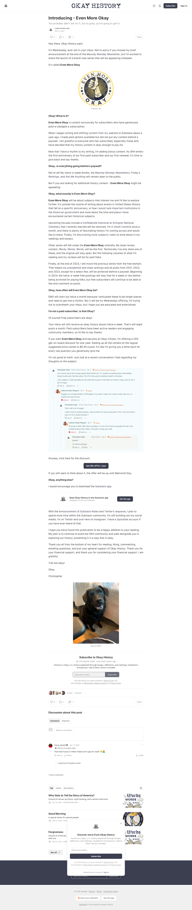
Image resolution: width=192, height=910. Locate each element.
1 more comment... (56, 775)
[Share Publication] (159, 5)
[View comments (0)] (73, 805)
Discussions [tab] (68, 788)
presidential (74, 267)
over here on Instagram (92, 519)
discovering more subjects (92, 234)
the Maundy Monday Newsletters (110, 172)
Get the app (125, 499)
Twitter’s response (115, 511)
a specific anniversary (75, 208)
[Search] (154, 5)
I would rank (104, 208)
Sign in (184, 5)
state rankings (95, 267)
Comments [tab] (54, 721)
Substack (83, 904)
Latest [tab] (58, 788)
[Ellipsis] (142, 745)
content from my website (103, 133)
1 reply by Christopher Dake (69, 763)
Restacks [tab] (65, 721)
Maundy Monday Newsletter (103, 54)
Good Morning (57, 813)
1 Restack (77, 693)
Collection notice (110, 891)
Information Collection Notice (95, 865)
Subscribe (170, 5)
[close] (121, 823)
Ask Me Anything (75, 176)
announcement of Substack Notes (79, 511)
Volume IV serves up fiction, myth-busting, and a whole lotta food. (78, 799)
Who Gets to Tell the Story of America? (71, 795)
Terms (99, 891)
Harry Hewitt (60, 745)
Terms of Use (109, 862)
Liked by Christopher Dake (66, 748)
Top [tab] (51, 788)
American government (66, 212)
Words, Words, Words (71, 249)
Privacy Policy (115, 865)
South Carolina (122, 226)
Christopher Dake (62, 28)
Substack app (103, 486)
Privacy (92, 891)
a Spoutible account (126, 519)
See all (54, 852)
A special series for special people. (63, 817)
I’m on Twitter (65, 519)
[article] (96, 801)
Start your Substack (89, 898)
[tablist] (59, 720)
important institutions (124, 208)
